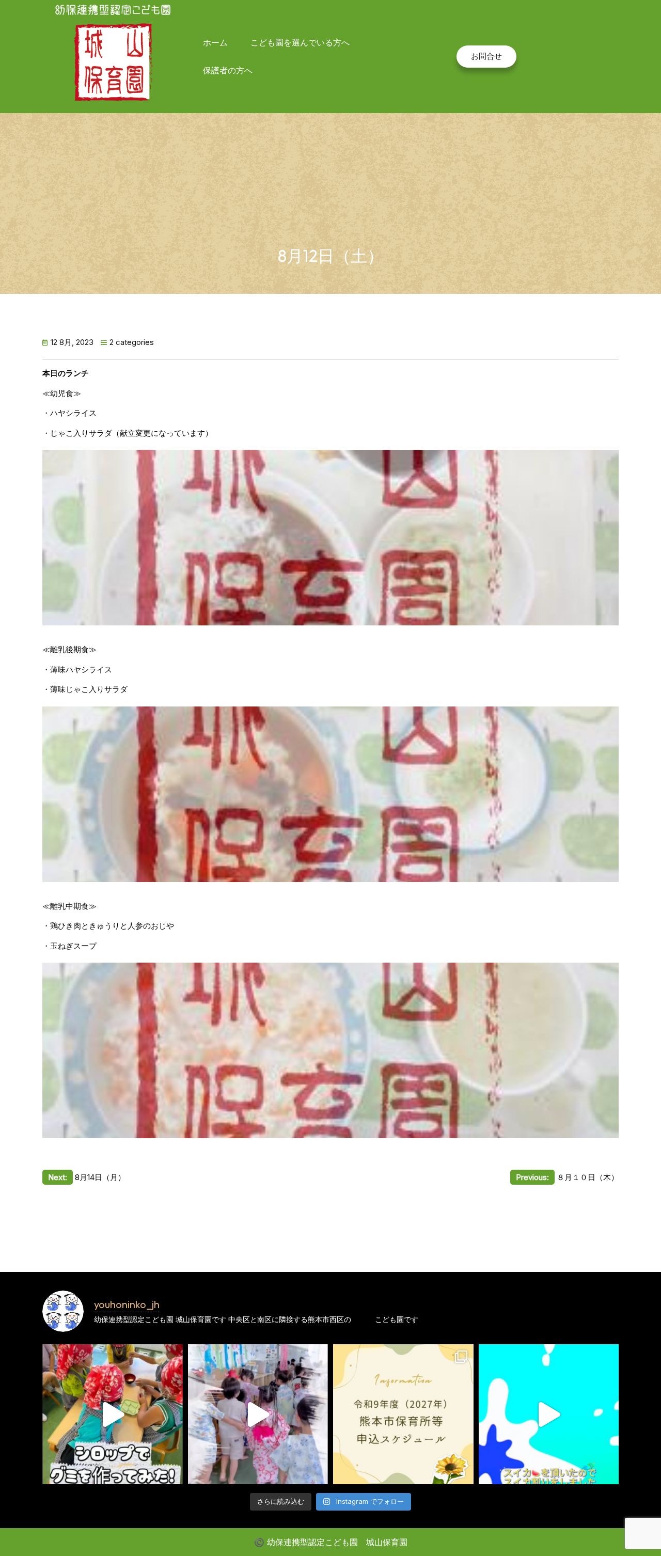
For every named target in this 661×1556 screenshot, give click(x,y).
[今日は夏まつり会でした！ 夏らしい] (258, 1414)
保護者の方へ (228, 70)
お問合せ (486, 56)
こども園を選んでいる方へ (300, 42)
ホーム (215, 42)
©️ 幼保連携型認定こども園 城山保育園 (330, 1542)
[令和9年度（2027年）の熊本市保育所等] (403, 1414)
